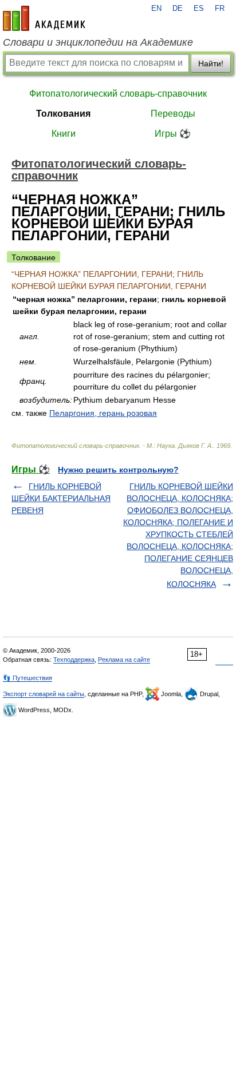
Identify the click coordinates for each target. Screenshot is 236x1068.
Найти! (210, 63)
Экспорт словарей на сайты (43, 693)
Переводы (173, 113)
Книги (64, 133)
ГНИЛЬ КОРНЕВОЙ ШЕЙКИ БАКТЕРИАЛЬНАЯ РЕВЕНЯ (61, 498)
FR (220, 9)
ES (199, 9)
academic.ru (44, 18)
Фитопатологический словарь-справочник (118, 93)
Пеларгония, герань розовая (103, 413)
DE (177, 9)
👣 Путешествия (27, 677)
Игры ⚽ (173, 133)
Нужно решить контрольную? (118, 469)
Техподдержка (74, 659)
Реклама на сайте (124, 659)
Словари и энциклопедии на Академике (98, 42)
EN (156, 9)
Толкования (63, 113)
